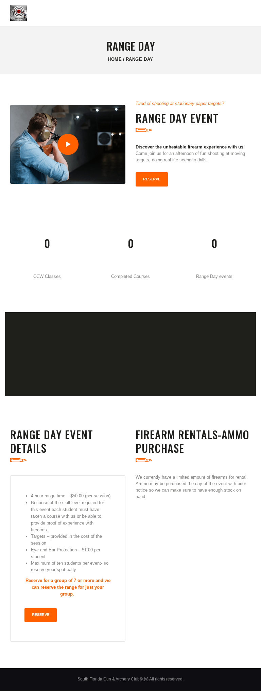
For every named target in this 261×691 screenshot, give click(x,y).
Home (115, 59)
